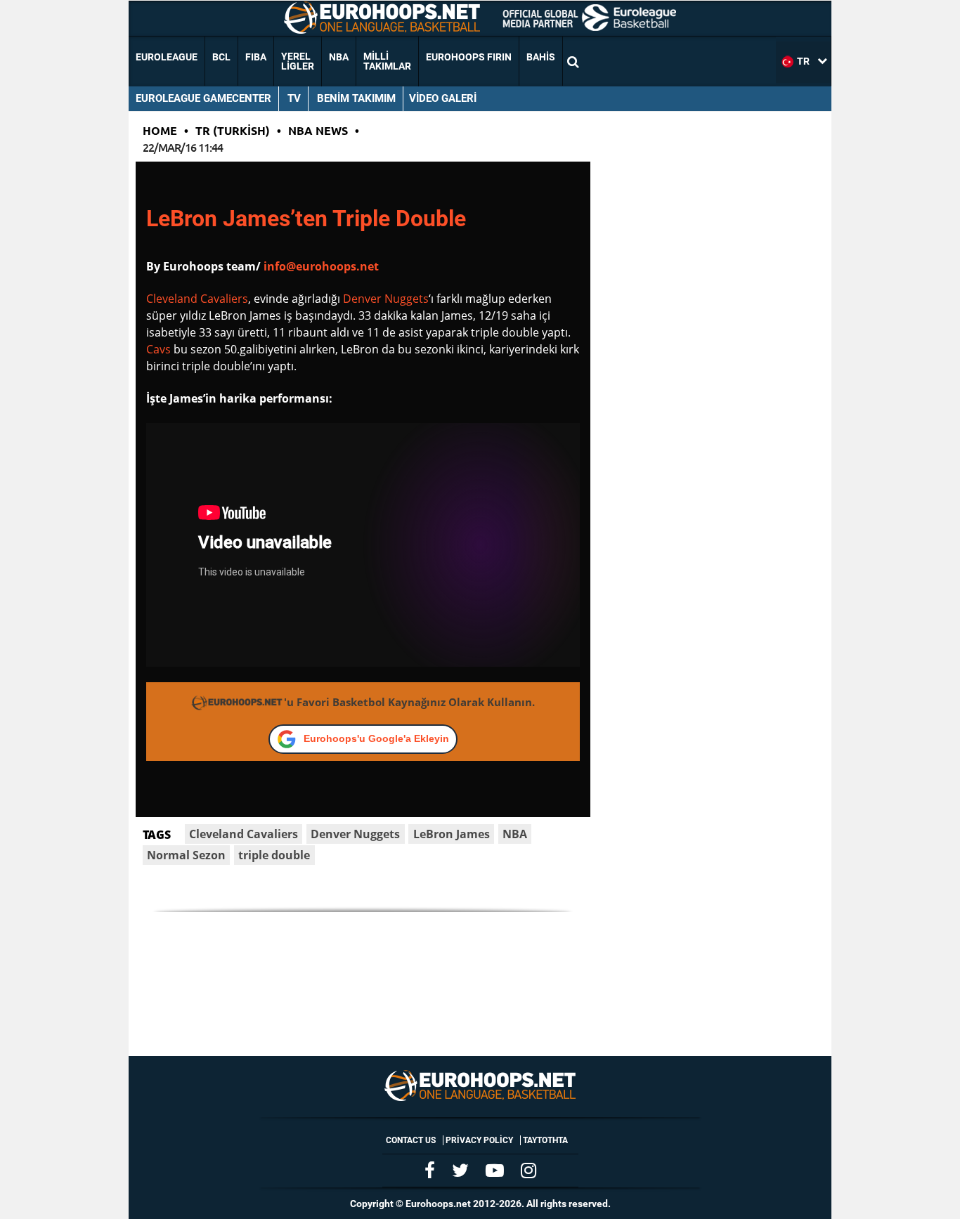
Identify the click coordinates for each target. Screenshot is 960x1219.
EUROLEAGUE (166, 57)
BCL (221, 57)
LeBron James (451, 834)
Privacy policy (479, 1140)
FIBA (255, 57)
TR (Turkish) (232, 130)
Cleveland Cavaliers (197, 298)
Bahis (540, 57)
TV (294, 98)
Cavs (158, 349)
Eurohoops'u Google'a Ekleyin (376, 738)
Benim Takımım (356, 98)
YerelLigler (297, 61)
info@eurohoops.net (321, 266)
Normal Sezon (186, 855)
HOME (160, 130)
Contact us (411, 1140)
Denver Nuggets (386, 298)
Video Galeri (442, 98)
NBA (339, 57)
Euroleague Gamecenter (203, 98)
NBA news (318, 130)
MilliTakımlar (387, 61)
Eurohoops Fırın (469, 57)
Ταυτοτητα (545, 1140)
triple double (274, 855)
